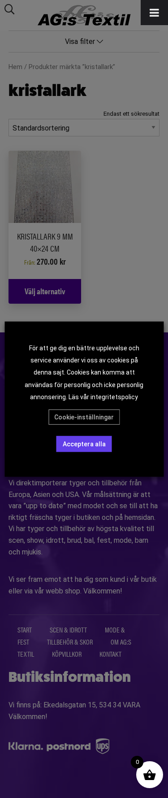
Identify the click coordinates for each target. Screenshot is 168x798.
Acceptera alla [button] (84, 444)
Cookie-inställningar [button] (84, 417)
